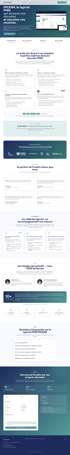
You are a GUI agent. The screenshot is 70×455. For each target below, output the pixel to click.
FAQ (41, 2)
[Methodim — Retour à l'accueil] (7, 2)
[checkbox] (5, 421)
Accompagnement (32, 2)
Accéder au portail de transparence (34, 132)
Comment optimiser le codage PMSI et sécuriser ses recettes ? (28, 352)
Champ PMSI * (23, 405)
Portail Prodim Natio (41, 438)
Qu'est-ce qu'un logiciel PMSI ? (21, 342)
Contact (45, 2)
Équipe (38, 2)
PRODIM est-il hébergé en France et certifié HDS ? (25, 355)
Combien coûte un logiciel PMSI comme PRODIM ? (25, 349)
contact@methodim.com (9, 445)
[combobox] (12, 408)
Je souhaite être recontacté (21, 427)
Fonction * (7, 405)
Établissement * (8, 401)
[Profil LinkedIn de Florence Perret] (22, 281)
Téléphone (23, 410)
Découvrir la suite (21, 33)
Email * (6, 410)
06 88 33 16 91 (45, 398)
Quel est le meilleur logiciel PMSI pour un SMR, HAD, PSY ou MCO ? (28, 345)
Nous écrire (44, 400)
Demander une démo (62, 2)
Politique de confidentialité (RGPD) (31, 438)
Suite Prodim (24, 2)
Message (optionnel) (9, 414)
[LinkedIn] (66, 439)
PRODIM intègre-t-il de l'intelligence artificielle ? (25, 358)
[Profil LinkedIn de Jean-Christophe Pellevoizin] (56, 281)
